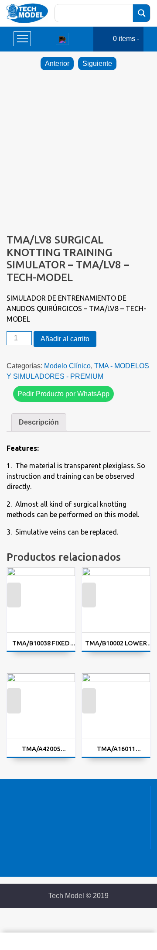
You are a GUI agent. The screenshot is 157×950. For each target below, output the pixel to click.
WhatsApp (13, 600)
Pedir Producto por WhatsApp (63, 394)
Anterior (57, 63)
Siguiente (97, 63)
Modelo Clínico (67, 366)
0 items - (126, 38)
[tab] (38, 422)
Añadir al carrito (65, 339)
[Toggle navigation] (62, 39)
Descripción (39, 422)
